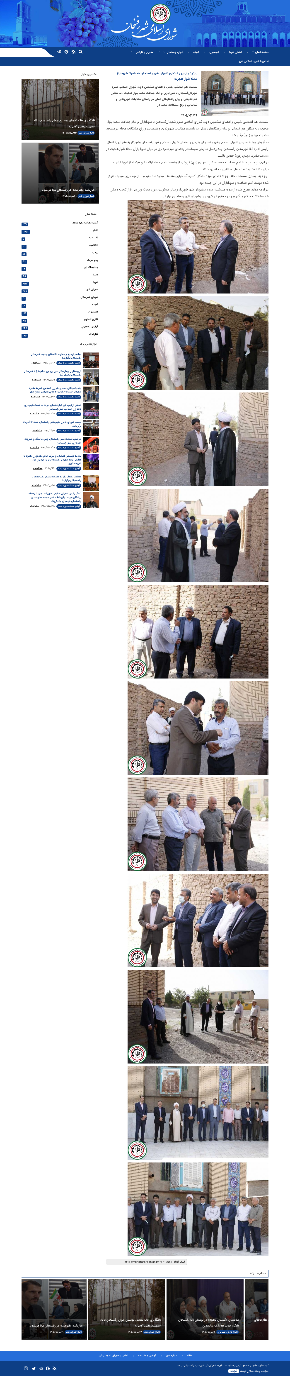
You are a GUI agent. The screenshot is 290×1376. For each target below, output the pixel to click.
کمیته (196, 52)
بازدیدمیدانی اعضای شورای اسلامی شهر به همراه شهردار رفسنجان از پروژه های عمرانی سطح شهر (55, 390)
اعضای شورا (235, 52)
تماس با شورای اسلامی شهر (253, 61)
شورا (95, 282)
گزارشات (93, 334)
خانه (189, 1355)
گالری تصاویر (91, 319)
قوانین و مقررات (147, 1355)
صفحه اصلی (261, 52)
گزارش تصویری (89, 326)
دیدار (95, 274)
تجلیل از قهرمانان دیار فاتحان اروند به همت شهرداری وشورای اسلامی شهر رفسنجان (52, 407)
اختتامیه (93, 237)
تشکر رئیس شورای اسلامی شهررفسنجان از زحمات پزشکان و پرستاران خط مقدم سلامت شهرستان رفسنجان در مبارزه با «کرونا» (54, 497)
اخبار (91, 133)
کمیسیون (214, 52)
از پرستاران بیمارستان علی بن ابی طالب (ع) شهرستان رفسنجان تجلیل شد (52, 373)
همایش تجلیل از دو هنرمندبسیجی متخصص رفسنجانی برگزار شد (56, 478)
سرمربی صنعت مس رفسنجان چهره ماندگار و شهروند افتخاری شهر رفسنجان (52, 441)
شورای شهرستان (89, 297)
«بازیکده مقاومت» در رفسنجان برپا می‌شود (68, 190)
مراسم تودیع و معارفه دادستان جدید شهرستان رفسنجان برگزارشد (56, 356)
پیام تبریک (92, 260)
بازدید (95, 252)
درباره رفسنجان (175, 52)
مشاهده (36, 363)
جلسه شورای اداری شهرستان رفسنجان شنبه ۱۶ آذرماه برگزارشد (52, 424)
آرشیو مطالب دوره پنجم (85, 223)
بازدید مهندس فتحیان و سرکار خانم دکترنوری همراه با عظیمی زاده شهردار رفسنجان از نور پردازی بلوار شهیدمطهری (52, 460)
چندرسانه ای (91, 267)
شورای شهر (84, 133)
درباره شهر (171, 1355)
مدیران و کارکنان (144, 52)
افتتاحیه (93, 245)
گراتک (233, 1371)
